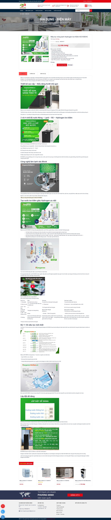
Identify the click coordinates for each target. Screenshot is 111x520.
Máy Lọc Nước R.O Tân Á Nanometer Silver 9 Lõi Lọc (86, 480)
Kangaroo (51, 22)
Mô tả (23, 73)
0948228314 (57, 6)
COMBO (21, 10)
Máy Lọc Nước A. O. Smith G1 (44, 480)
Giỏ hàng (90, 5)
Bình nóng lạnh (29, 10)
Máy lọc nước (48, 10)
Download (32, 73)
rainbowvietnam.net (51, 518)
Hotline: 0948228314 (87, 1)
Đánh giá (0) (43, 73)
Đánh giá (57, 41)
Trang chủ (37, 22)
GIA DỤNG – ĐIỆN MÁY (24, 13)
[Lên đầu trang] (108, 516)
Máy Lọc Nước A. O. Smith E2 (63, 480)
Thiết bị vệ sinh (39, 10)
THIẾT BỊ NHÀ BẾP (57, 10)
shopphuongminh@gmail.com (60, 5)
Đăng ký (75, 495)
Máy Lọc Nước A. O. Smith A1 (26, 480)
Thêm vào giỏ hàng (62, 64)
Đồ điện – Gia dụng (60, 514)
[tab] (23, 73)
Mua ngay (70, 64)
